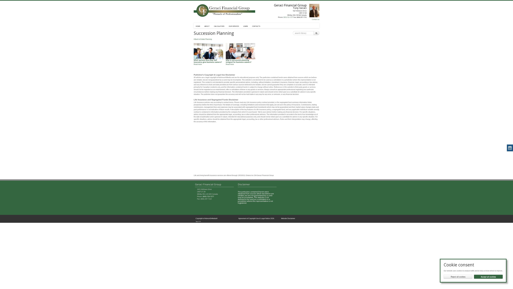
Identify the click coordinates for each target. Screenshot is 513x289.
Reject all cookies (458, 276)
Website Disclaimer (288, 218)
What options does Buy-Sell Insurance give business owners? (208, 61)
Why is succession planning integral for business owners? (238, 61)
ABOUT (207, 26)
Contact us (315, 19)
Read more (198, 64)
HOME (198, 26)
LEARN (245, 26)
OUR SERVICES (234, 26)
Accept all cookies (488, 276)
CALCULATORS (219, 26)
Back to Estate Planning (203, 39)
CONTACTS (256, 26)
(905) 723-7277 (288, 17)
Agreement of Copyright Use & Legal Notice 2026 (256, 218)
